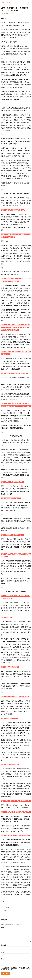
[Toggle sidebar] (28, 2)
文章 (12, 13)
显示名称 (4, 945)
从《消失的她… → (6, 910)
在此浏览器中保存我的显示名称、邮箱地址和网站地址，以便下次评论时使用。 (15, 968)
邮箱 (3, 952)
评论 (3, 927)
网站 (2, 959)
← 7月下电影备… (5, 907)
